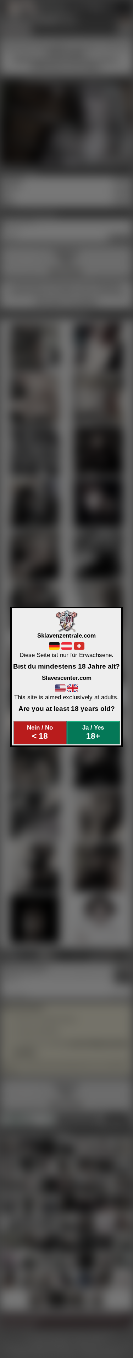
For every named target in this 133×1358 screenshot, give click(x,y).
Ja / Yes (93, 732)
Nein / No (40, 732)
